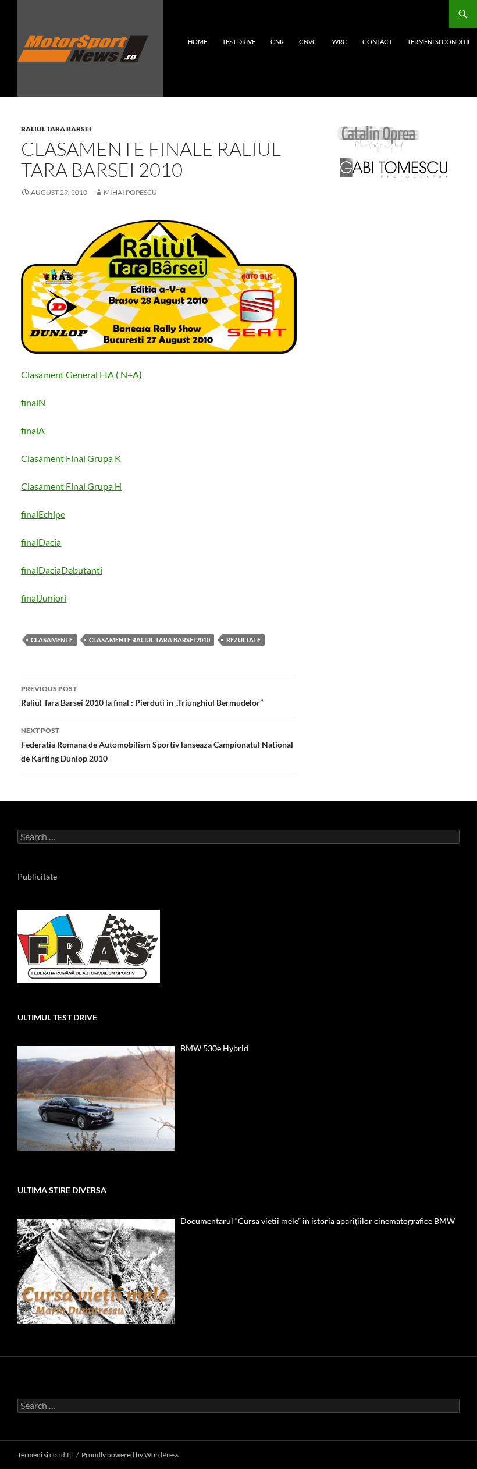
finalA (33, 430)
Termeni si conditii (438, 41)
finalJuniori (43, 597)
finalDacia (41, 541)
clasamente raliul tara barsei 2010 (149, 639)
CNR (277, 41)
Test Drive (238, 41)
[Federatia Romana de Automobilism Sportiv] (88, 945)
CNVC (308, 41)
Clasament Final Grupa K (71, 458)
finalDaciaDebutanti (61, 569)
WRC (339, 41)
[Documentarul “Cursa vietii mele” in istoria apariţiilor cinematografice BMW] (96, 1271)
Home (197, 41)
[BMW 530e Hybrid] (96, 1098)
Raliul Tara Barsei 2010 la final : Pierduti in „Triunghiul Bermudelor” (142, 695)
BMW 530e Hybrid (214, 1048)
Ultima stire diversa (61, 1190)
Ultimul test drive (57, 1017)
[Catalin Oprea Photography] (379, 138)
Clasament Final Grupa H (71, 486)
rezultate (243, 639)
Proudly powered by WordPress (130, 1454)
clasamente (52, 639)
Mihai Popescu (130, 192)
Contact (377, 41)
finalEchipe (43, 514)
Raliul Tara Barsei (56, 129)
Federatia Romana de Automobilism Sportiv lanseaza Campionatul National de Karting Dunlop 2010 (157, 744)
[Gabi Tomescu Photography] (394, 167)
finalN (33, 402)
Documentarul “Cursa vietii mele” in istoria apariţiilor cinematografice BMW (317, 1221)
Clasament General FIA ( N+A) (81, 374)
